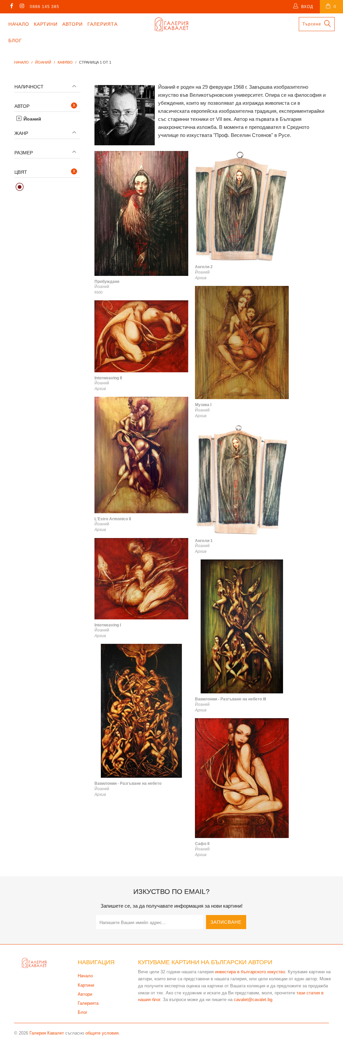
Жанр (21, 133)
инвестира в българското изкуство (250, 971)
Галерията (102, 24)
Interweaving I (141, 578)
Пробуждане (141, 213)
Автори (72, 24)
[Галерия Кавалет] (171, 24)
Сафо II (242, 778)
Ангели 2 (242, 206)
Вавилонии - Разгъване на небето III (242, 626)
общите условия (102, 1033)
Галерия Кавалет (46, 1033)
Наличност (29, 86)
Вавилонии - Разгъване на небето (141, 711)
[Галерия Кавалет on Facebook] (11, 6)
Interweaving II (141, 336)
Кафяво (19, 187)
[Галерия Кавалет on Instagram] (21, 6)
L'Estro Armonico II (141, 455)
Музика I (242, 342)
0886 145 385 (44, 6)
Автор (21, 106)
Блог (15, 40)
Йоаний (31, 119)
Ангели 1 (242, 479)
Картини (46, 24)
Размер (23, 152)
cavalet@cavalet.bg (253, 999)
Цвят (20, 172)
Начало (18, 24)
